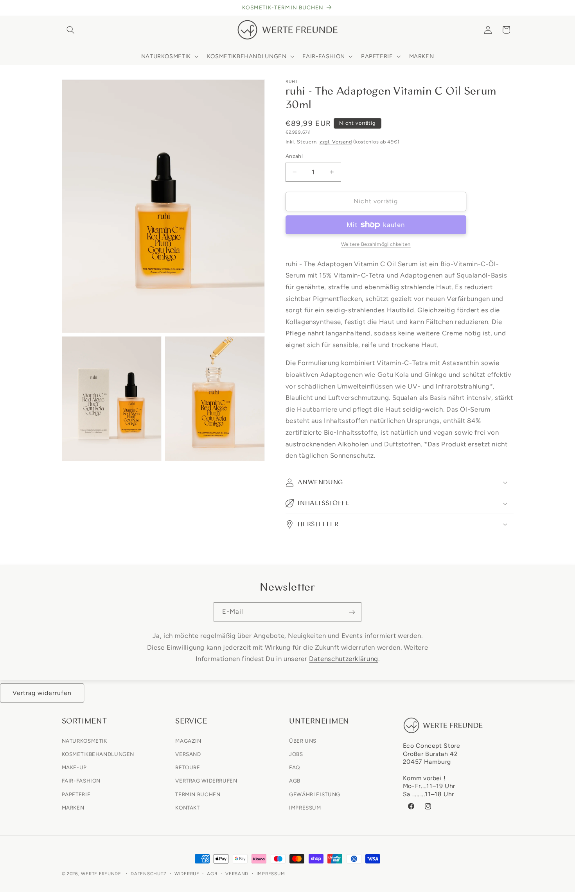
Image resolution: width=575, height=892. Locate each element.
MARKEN (73, 807)
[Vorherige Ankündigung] (64, 8)
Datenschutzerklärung (343, 659)
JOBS (296, 753)
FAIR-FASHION (81, 780)
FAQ (294, 767)
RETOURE (187, 767)
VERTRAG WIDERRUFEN (206, 780)
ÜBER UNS (302, 740)
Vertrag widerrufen (42, 693)
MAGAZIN (188, 740)
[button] (71, 30)
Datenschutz (148, 873)
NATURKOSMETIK (84, 740)
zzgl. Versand (336, 142)
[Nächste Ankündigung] (510, 8)
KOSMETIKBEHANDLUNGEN (98, 753)
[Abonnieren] (352, 612)
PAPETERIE (76, 794)
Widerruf (186, 873)
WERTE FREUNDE (101, 873)
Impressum (271, 873)
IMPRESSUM (305, 807)
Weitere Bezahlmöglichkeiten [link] (376, 244)
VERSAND (188, 753)
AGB (294, 780)
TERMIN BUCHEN (197, 794)
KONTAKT (187, 807)
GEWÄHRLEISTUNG (314, 794)
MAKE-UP (74, 767)
